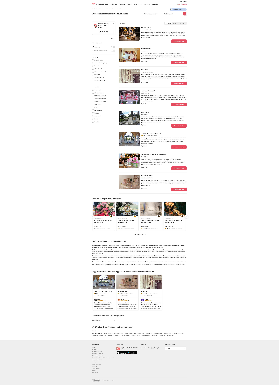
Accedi (178, 4)
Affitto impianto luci (99, 77)
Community (154, 4)
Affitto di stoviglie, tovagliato (101, 63)
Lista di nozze (117, 335)
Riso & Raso (145, 112)
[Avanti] (186, 216)
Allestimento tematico (100, 101)
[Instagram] (151, 348)
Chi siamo (94, 366)
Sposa (135, 4)
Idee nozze (147, 4)
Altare (96, 107)
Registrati (184, 4)
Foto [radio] (176, 23)
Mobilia (96, 119)
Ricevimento (122, 4)
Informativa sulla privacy (97, 353)
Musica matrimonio (118, 333)
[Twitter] (145, 348)
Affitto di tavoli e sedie (100, 69)
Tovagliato (97, 122)
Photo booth (162, 335)
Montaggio (97, 74)
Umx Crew (144, 70)
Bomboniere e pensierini (100, 95)
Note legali (95, 349)
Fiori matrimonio (108, 335)
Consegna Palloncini (148, 91)
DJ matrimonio (170, 335)
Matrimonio (95, 9)
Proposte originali (146, 335)
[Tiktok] (158, 348)
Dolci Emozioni (146, 49)
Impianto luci (97, 116)
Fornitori (129, 4)
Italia (169, 348)
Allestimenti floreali (99, 93)
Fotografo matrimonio (97, 333)
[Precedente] (92, 216)
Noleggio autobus (158, 333)
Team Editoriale (96, 368)
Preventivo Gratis (179, 41)
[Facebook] (142, 348)
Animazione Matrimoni (97, 335)
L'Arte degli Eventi (147, 175)
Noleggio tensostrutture (178, 333)
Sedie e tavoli (97, 104)
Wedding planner (126, 335)
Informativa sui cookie (97, 355)
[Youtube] (154, 348)
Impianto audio (98, 110)
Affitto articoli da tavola (100, 71)
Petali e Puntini (146, 27)
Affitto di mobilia (98, 60)
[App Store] (121, 354)
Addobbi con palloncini (100, 98)
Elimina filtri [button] (112, 38)
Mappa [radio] (183, 23)
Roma (114, 9)
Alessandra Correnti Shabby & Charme (153, 154)
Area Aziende (183, 1)
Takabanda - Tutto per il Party (151, 133)
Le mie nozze (113, 4)
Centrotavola (97, 90)
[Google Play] (132, 354)
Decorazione (97, 66)
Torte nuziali (154, 335)
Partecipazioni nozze (139, 333)
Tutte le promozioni (138, 234)
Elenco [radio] (169, 23)
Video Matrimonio (108, 333)
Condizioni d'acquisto (97, 351)
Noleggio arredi (167, 333)
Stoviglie (96, 113)
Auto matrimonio (128, 333)
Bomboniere (149, 333)
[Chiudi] (113, 23)
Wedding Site (95, 372)
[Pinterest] (148, 348)
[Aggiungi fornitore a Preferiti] (137, 28)
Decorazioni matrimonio (105, 9)
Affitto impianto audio (99, 80)
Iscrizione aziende (96, 364)
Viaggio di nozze (136, 335)
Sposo (140, 4)
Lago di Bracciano (96, 320)
